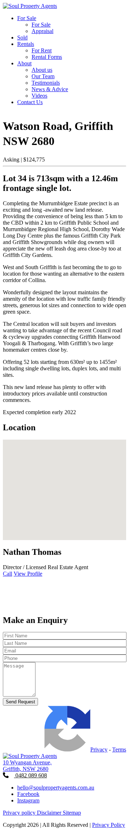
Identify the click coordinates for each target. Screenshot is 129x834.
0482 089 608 (30, 775)
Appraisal (42, 31)
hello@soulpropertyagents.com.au (55, 787)
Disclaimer (50, 813)
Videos (39, 96)
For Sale (26, 18)
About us (42, 70)
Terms (119, 749)
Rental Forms (47, 57)
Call (7, 574)
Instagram (28, 800)
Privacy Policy (108, 825)
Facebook (28, 794)
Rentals (25, 44)
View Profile (28, 574)
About (24, 63)
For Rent (42, 50)
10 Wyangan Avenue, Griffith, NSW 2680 (27, 765)
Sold (22, 37)
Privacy (99, 749)
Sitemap (72, 813)
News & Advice (50, 89)
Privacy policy (20, 813)
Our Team (43, 76)
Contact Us (30, 102)
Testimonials (46, 83)
